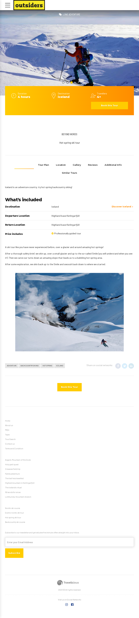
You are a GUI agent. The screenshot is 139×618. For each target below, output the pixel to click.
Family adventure (12, 474)
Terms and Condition (14, 448)
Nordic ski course (12, 508)
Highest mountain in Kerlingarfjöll (19, 483)
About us (9, 425)
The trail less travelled (14, 478)
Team (7, 435)
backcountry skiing (30, 365)
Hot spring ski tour (13, 517)
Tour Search (10, 439)
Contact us (10, 444)
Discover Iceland (121, 206)
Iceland (59, 365)
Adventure (12, 365)
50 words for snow (13, 492)
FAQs (7, 430)
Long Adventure (71, 14)
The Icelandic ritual (13, 487)
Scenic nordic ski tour (14, 513)
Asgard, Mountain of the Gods (18, 460)
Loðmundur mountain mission (18, 497)
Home (7, 421)
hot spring (47, 365)
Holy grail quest (11, 464)
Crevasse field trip (12, 469)
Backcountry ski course (15, 522)
